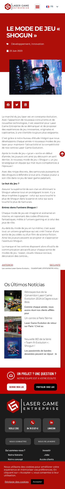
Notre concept (15, 459)
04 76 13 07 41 (32, 428)
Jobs (46, 454)
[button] (37, 7)
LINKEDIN (51, 428)
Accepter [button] (37, 481)
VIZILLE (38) (14, 428)
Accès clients (47, 459)
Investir (47, 450)
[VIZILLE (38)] (13, 422)
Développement (20, 43)
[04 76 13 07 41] (32, 422)
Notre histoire (15, 454)
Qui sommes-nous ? (15, 450)
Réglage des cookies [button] (17, 481)
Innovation (37, 43)
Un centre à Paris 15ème (38, 318)
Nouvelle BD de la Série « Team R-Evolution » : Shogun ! (37, 342)
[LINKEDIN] (51, 422)
